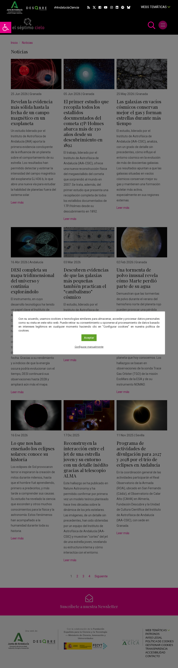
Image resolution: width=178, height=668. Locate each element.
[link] (5, 27)
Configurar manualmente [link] (89, 346)
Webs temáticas (154, 7)
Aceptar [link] (89, 337)
